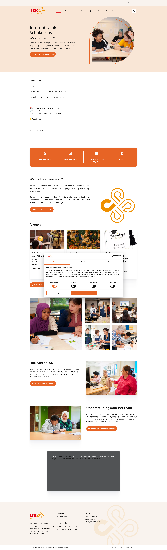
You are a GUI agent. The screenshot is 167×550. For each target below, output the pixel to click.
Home (58, 11)
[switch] (73, 286)
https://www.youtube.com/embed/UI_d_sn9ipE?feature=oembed (76, 459)
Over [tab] (109, 262)
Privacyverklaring (58, 547)
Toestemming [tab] (57, 262)
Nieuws (124, 2)
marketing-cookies (65, 456)
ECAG (118, 2)
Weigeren (58, 293)
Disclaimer (49, 547)
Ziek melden (63, 523)
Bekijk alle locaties (93, 522)
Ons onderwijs (86, 11)
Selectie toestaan (83, 293)
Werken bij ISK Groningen (68, 529)
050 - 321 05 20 (91, 517)
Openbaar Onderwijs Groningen (127, 547)
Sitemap (66, 547)
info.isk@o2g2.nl (92, 519)
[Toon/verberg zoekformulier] (134, 11)
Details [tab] (83, 262)
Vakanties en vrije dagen (67, 526)
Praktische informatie (106, 11)
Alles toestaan (108, 293)
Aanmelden (125, 11)
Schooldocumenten (65, 520)
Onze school (69, 11)
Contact (130, 2)
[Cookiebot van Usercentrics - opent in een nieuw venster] (113, 256)
